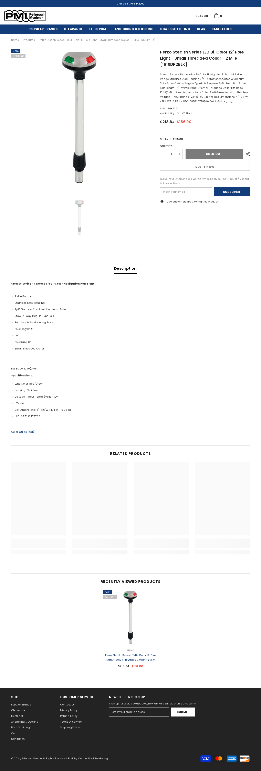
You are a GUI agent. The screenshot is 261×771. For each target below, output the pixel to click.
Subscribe (232, 192)
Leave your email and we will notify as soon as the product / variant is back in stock (204, 181)
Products (29, 40)
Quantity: (166, 145)
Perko (130, 650)
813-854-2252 (135, 3)
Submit (183, 712)
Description (125, 268)
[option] (79, 117)
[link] (38, 545)
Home (15, 40)
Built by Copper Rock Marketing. (88, 758)
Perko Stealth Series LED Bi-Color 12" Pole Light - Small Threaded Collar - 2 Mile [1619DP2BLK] (130, 657)
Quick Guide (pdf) (22, 432)
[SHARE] (246, 154)
